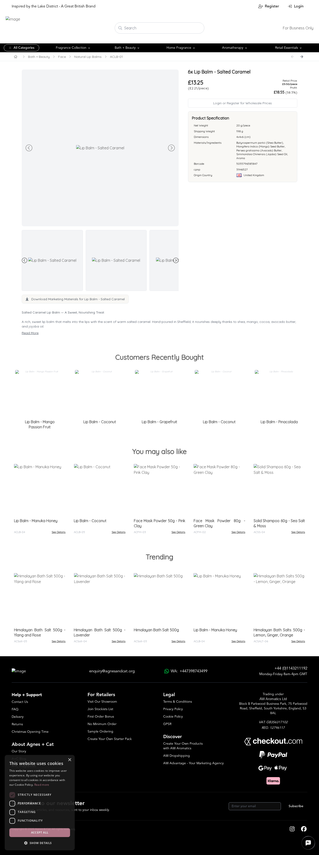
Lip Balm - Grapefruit (159, 421)
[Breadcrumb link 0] (16, 56)
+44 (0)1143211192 (290, 668)
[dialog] (40, 802)
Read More (30, 333)
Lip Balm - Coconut (99, 421)
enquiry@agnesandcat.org (112, 671)
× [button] (69, 760)
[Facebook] (303, 829)
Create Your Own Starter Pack (110, 738)
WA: (189, 671)
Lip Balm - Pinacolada (279, 421)
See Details (58, 532)
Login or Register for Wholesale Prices (242, 103)
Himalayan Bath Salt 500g (156, 630)
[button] (39, 843)
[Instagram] (292, 829)
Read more (41, 785)
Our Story (19, 751)
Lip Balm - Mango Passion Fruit (40, 424)
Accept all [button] (40, 832)
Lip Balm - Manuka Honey (35, 520)
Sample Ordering (100, 731)
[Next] (301, 56)
